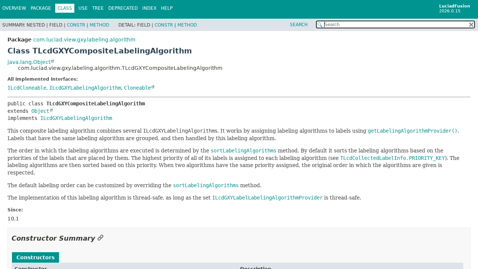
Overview (14, 8)
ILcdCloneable (26, 88)
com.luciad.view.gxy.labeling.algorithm (84, 40)
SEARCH (299, 24)
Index (149, 8)
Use (83, 8)
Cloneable (137, 88)
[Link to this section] (100, 238)
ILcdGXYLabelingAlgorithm (85, 88)
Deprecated (123, 8)
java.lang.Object (28, 62)
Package (41, 8)
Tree (98, 8)
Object (40, 111)
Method (99, 25)
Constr (76, 25)
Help (167, 8)
